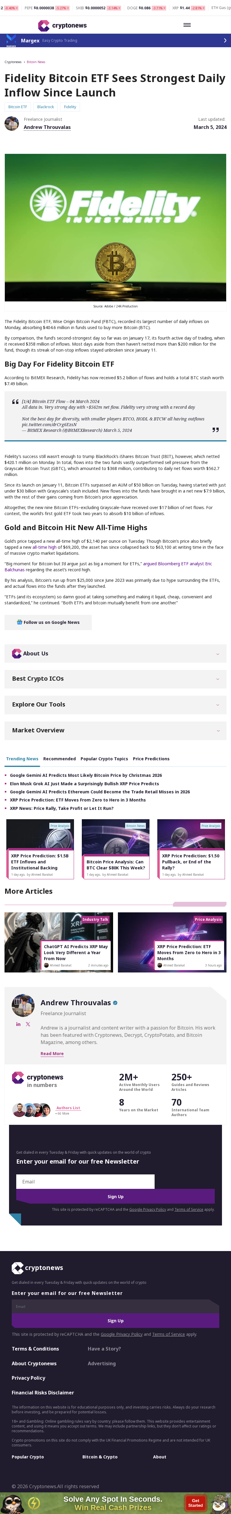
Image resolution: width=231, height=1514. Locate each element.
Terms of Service (188, 1209)
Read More (52, 1053)
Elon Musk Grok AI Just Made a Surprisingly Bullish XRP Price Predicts (84, 783)
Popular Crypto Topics (104, 759)
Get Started (195, 1503)
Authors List (68, 1107)
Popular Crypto (28, 1457)
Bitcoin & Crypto (100, 1457)
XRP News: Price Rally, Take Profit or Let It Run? (62, 808)
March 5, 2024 (117, 430)
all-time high (44, 547)
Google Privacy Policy (147, 1209)
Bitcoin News (36, 62)
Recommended (59, 759)
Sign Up (116, 1196)
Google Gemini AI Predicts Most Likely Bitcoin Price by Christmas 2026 (86, 775)
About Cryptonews (34, 1363)
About (159, 1457)
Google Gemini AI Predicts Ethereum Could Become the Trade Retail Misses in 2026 (100, 792)
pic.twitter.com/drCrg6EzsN (49, 424)
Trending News (22, 759)
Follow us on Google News (51, 622)
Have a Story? (104, 1348)
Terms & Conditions (35, 1348)
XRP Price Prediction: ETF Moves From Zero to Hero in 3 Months (78, 800)
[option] (40, 849)
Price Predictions (151, 759)
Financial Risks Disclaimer (43, 1392)
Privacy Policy (28, 1378)
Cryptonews (13, 62)
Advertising (102, 1363)
